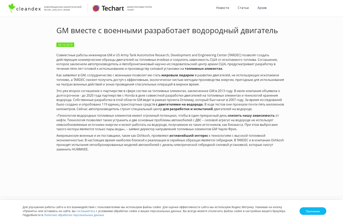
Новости (222, 8)
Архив (262, 8)
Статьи (243, 8)
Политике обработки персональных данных (74, 215)
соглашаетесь (85, 211)
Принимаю (313, 211)
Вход (334, 10)
